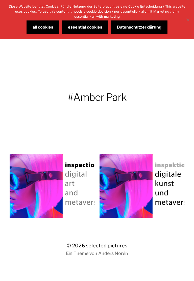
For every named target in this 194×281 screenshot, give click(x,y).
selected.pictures (106, 246)
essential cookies (85, 27)
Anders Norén (113, 253)
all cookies (43, 27)
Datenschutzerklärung (139, 27)
